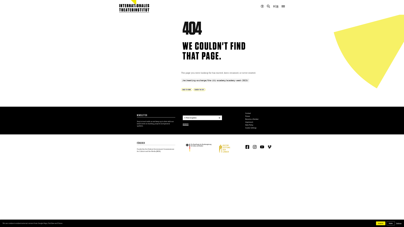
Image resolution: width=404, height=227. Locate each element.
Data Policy (249, 125)
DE (274, 6)
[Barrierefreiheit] (262, 6)
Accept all (380, 223)
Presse (247, 116)
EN (277, 6)
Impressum (249, 122)
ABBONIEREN (186, 124)
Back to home (186, 90)
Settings (398, 223)
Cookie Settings (250, 128)
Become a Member (251, 119)
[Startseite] (129, 7)
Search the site (199, 90)
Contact (248, 113)
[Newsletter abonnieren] (219, 117)
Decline (391, 223)
